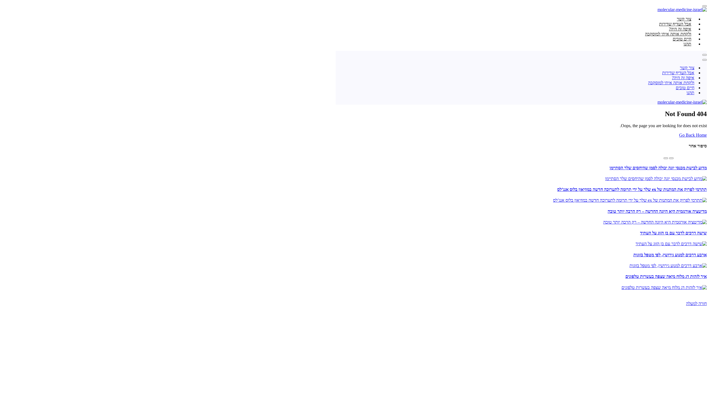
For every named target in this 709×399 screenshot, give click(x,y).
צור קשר (687, 67)
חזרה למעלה (696, 303)
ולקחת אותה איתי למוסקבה (671, 82)
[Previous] (671, 158)
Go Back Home (693, 135)
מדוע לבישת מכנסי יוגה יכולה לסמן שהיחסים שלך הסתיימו (658, 167)
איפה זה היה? (683, 77)
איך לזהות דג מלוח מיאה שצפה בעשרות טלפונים (666, 276)
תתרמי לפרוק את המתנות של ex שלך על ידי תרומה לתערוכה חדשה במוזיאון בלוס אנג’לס (632, 189)
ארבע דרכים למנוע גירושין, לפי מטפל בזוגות (670, 254)
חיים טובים (685, 87)
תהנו (687, 44)
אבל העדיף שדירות (678, 72)
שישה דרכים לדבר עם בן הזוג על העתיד (673, 233)
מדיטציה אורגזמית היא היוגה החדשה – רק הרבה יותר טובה (657, 211)
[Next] (666, 158)
